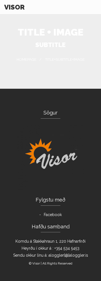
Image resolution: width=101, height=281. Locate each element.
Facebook (53, 214)
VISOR (14, 7)
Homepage (26, 59)
